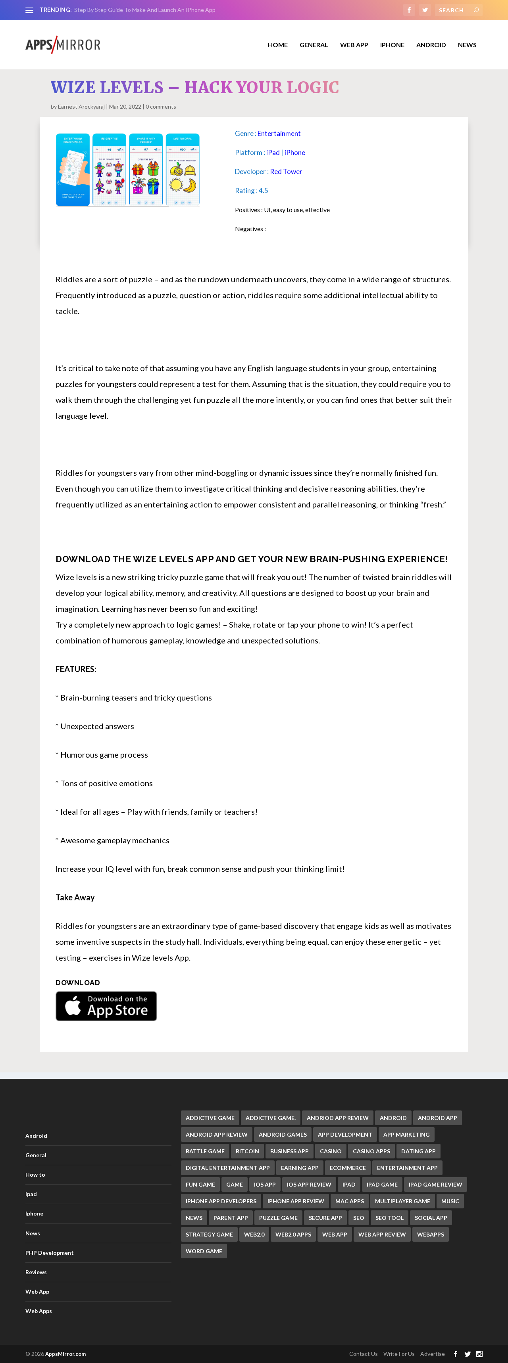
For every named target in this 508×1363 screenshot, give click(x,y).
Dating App (418, 1151)
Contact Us (363, 1353)
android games (283, 1134)
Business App (289, 1151)
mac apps (349, 1201)
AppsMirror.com (65, 1354)
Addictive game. (271, 1117)
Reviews (36, 1272)
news (194, 1217)
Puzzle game (278, 1217)
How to (35, 1174)
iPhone (295, 152)
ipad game (382, 1184)
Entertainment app (407, 1167)
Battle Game (205, 1151)
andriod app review (338, 1117)
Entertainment (279, 133)
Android (431, 45)
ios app (265, 1184)
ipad (349, 1184)
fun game (200, 1184)
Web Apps (38, 1310)
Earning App (300, 1167)
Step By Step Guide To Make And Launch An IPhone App (145, 9)
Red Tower (286, 171)
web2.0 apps (293, 1234)
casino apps (371, 1151)
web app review (382, 1234)
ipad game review (435, 1184)
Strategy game (209, 1234)
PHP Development (49, 1252)
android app (437, 1117)
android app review (217, 1134)
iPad (273, 152)
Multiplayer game (402, 1201)
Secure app (325, 1217)
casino (331, 1151)
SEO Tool (389, 1217)
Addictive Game (210, 1117)
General (35, 1155)
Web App (354, 45)
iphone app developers (221, 1201)
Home (278, 45)
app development (345, 1134)
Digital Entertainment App (228, 1167)
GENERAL (314, 45)
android (393, 1117)
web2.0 (254, 1234)
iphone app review (295, 1201)
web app (334, 1234)
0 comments (161, 106)
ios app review (309, 1184)
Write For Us (399, 1353)
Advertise (432, 1353)
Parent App (231, 1217)
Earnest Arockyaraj (81, 106)
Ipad (31, 1194)
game (234, 1184)
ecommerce (348, 1167)
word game (204, 1251)
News (467, 45)
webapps (430, 1234)
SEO (358, 1217)
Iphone (392, 45)
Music (450, 1201)
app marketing (406, 1134)
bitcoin (247, 1151)
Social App (431, 1217)
